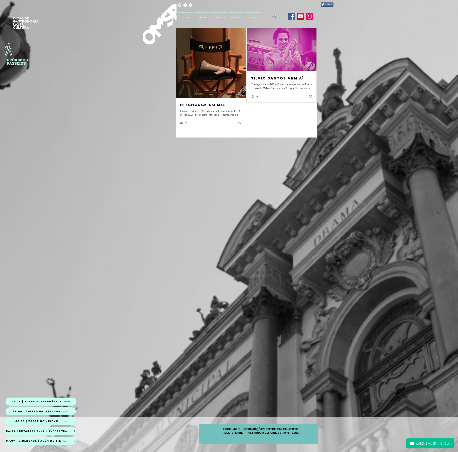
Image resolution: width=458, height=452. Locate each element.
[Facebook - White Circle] (185, 5)
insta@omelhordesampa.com (272, 433)
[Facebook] (291, 16)
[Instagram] (309, 16)
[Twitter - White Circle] (190, 5)
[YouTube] (300, 16)
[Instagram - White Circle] (179, 5)
